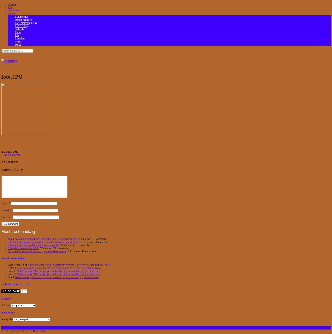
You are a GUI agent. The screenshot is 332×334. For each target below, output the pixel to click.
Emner (12, 13)
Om (10, 7)
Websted (6, 217)
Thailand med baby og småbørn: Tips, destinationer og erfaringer (43, 242)
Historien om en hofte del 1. (23, 248)
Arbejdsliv (21, 29)
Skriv (18, 41)
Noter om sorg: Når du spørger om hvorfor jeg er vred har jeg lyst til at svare (69, 264)
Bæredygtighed (23, 19)
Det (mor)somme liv (26, 22)
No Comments (12, 154)
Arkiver (5, 305)
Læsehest (20, 38)
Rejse (18, 44)
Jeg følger (13, 10)
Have (18, 32)
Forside (12, 4)
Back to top (39, 331)
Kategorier (7, 319)
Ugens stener (22, 26)
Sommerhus (21, 16)
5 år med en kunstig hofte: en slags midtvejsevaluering (37, 251)
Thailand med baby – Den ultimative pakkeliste (34, 245)
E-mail (6, 210)
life (17, 35)
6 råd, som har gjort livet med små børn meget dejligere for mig (42, 238)
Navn (5, 204)
